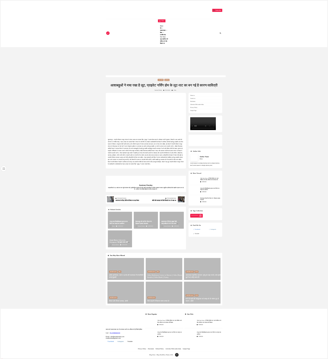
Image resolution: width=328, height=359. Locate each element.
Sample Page (193, 110)
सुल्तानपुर (167, 80)
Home (161, 26)
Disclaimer (192, 101)
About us (192, 95)
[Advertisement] (164, 63)
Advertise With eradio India (197, 104)
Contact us (192, 98)
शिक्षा (161, 32)
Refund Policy (160, 349)
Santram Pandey (158, 90)
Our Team (163, 37)
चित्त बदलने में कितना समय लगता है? (158, 301)
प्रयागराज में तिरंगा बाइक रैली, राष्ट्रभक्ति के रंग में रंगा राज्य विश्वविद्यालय (169, 223)
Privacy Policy (193, 107)
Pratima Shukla (141, 226)
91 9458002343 (115, 333)
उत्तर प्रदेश (160, 80)
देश (161, 28)
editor (113, 226)
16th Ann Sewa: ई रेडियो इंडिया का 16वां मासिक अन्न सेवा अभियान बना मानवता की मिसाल (209, 180)
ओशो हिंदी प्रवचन (113, 271)
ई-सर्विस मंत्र (163, 34)
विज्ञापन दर (162, 43)
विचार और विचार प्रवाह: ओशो (118, 301)
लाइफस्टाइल (163, 30)
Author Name (204, 156)
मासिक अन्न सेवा (163, 41)
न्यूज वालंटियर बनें (164, 39)
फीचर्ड (196, 271)
